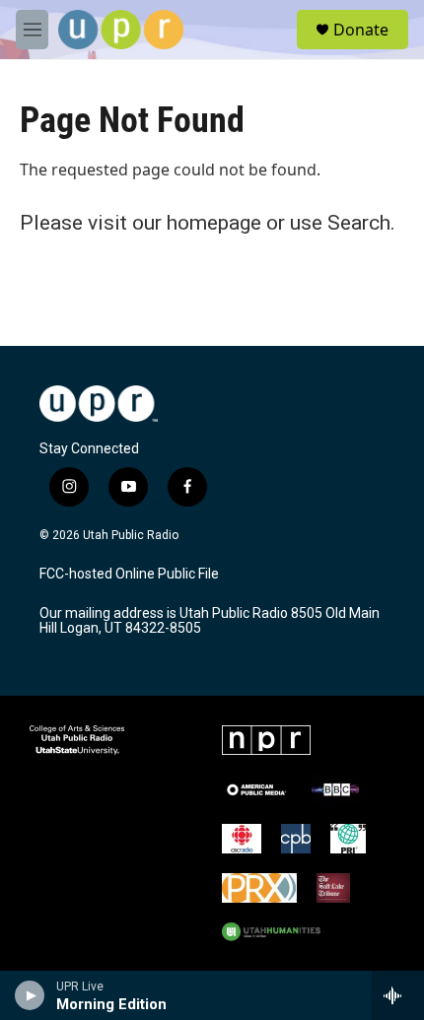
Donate (361, 29)
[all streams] (398, 995)
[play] (30, 995)
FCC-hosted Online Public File (129, 574)
